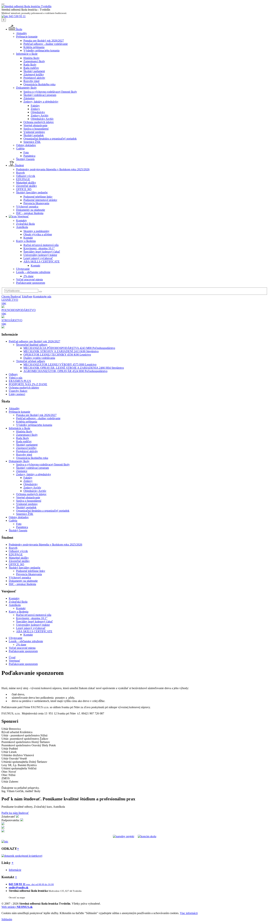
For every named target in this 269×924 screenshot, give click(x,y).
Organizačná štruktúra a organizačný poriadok (50, 138)
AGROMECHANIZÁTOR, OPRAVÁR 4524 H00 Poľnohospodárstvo (65, 371)
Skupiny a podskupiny (36, 231)
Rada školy (29, 64)
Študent (19, 165)
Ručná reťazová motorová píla (41, 245)
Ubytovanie (23, 268)
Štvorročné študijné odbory (31, 344)
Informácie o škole (27, 53)
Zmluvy (35, 108)
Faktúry (35, 105)
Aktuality (21, 33)
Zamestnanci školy (34, 61)
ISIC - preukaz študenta (29, 213)
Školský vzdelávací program (39, 95)
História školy (31, 58)
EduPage (27, 296)
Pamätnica (29, 155)
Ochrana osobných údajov (38, 122)
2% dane (28, 276)
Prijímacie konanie (27, 36)
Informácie (15, 869)
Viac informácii (189, 913)
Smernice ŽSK (32, 141)
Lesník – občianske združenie (33, 272)
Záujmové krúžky (33, 74)
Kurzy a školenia (26, 241)
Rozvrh (20, 172)
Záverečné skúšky (26, 185)
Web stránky (17, 906)
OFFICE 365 (23, 189)
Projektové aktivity (34, 77)
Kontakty (21, 220)
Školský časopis (25, 159)
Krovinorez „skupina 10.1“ (39, 248)
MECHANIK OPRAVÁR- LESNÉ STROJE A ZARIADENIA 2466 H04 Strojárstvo (73, 367)
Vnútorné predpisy (34, 132)
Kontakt (28, 237)
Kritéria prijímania (33, 47)
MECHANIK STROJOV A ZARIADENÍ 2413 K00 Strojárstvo (61, 351)
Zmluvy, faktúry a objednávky (40, 101)
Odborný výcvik (25, 176)
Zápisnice (29, 98)
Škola (18, 29)
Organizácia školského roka (39, 84)
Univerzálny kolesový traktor (40, 254)
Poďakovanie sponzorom (30, 282)
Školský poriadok (33, 135)
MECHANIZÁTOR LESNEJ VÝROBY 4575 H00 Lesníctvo (59, 364)
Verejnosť (23, 216)
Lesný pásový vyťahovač (38, 258)
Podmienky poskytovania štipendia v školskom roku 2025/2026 (52, 169)
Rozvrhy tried (31, 81)
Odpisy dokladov (26, 145)
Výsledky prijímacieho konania (41, 50)
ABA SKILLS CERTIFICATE (41, 261)
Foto (26, 152)
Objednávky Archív (42, 118)
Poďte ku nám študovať (15, 812)
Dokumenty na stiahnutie (30, 209)
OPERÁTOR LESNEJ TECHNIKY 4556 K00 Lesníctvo (57, 354)
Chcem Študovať (11, 296)
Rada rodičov (31, 67)
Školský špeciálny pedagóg (32, 192)
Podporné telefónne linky (38, 196)
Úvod (12, 657)
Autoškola (22, 227)
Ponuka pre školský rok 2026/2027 (43, 40)
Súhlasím (6, 919)
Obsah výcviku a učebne (37, 234)
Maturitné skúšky (26, 182)
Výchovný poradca (27, 206)
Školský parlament (34, 71)
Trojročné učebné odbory (30, 361)
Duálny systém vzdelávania (39, 357)
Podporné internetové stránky (40, 200)
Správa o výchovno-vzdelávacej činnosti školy (50, 91)
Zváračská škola (25, 223)
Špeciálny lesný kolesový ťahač (41, 251)
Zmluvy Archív (39, 115)
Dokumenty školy (26, 87)
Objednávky (38, 112)
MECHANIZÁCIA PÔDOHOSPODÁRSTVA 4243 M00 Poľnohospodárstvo (69, 348)
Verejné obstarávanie (35, 125)
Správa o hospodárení (35, 128)
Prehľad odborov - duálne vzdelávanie (45, 43)
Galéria (20, 148)
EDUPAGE (23, 179)
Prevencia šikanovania (36, 203)
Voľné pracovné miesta (29, 279)
